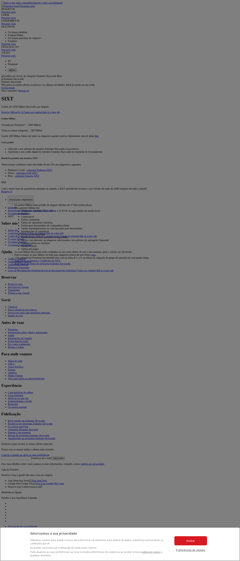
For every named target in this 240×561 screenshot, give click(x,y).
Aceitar (190, 541)
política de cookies (151, 552)
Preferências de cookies (190, 550)
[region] (120, 544)
